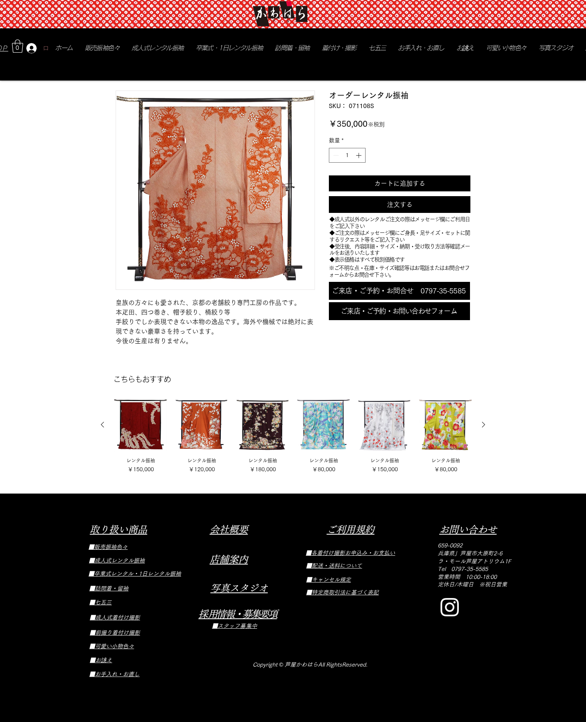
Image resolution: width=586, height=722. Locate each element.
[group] (293, 436)
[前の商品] (102, 424)
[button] (17, 46)
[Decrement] (335, 155)
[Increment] (359, 155)
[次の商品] (483, 424)
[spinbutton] (347, 155)
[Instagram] (449, 607)
